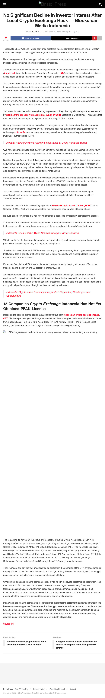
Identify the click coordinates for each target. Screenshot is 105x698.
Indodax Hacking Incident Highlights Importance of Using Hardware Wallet (46, 142)
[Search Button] (100, 4)
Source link (8, 623)
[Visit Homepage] (52, 4)
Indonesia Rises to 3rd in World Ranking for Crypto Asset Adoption (42, 233)
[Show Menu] (4, 4)
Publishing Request (57, 689)
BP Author (34, 31)
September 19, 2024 (52, 31)
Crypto (67, 31)
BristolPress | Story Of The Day (15, 689)
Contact (73, 689)
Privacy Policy (39, 689)
